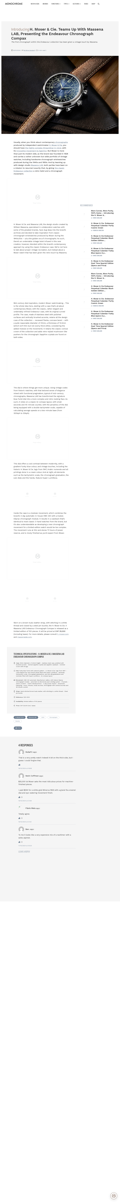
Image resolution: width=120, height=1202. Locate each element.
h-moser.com (63, 634)
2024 (42, 717)
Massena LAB (37, 165)
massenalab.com (24, 637)
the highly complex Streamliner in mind (43, 148)
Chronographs (53, 717)
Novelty (18, 721)
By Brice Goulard (29, 50)
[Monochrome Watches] (13, 4)
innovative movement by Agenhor (31, 151)
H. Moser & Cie (55, 145)
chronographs (61, 142)
